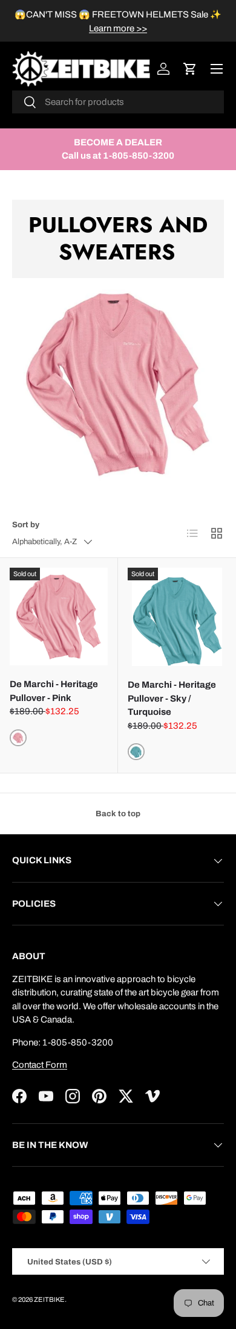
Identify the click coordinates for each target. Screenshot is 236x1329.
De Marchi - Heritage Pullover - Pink (54, 691)
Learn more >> (118, 28)
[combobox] (118, 101)
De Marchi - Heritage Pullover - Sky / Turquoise (172, 698)
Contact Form (39, 1065)
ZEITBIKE (49, 1299)
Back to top (118, 813)
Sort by (25, 524)
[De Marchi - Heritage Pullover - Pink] (59, 616)
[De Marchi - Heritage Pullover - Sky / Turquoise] (177, 617)
